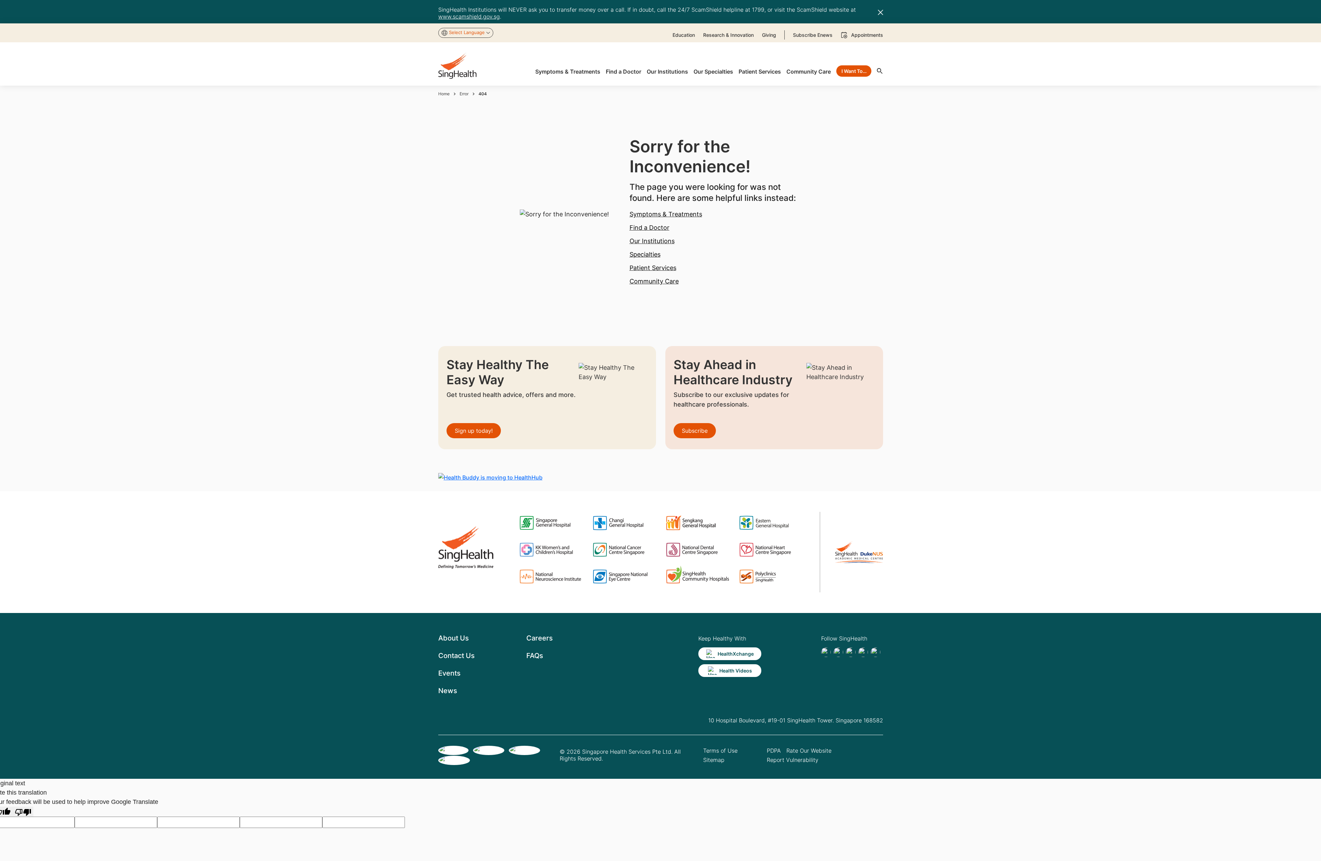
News (447, 691)
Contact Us (456, 656)
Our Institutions (652, 241)
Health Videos (735, 671)
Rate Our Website (808, 750)
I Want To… (854, 71)
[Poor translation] (23, 812)
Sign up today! (474, 430)
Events (449, 673)
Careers (539, 638)
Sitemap (713, 759)
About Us (453, 638)
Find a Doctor (649, 227)
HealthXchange (736, 654)
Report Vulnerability (792, 759)
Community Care (654, 281)
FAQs (534, 656)
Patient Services (653, 267)
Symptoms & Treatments (666, 214)
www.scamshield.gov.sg (469, 16)
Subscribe (695, 430)
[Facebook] (826, 652)
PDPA (774, 750)
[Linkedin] (851, 652)
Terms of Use (720, 750)
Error (464, 93)
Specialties (645, 254)
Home (444, 93)
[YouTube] (875, 652)
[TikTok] (838, 652)
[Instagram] (863, 652)
